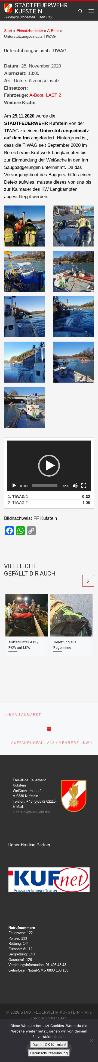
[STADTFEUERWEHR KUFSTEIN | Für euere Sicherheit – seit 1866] (8, 8)
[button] (49, 466)
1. (18, 496)
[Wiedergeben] (14, 485)
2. (18, 502)
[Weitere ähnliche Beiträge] (88, 581)
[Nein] (91, 1040)
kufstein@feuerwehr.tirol (32, 812)
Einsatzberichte (30, 31)
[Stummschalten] (75, 485)
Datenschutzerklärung (49, 1053)
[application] (49, 466)
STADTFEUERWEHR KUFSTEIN (50, 1012)
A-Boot (53, 31)
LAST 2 (53, 95)
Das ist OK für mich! (49, 1044)
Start (8, 31)
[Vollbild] (84, 485)
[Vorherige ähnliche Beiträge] (75, 581)
